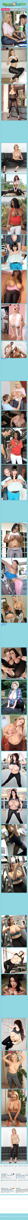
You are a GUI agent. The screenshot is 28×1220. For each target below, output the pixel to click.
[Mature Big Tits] (14, 3)
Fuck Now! (23, 9)
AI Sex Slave (5, 9)
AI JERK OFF (14, 9)
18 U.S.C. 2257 (15, 1216)
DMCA (21, 1216)
